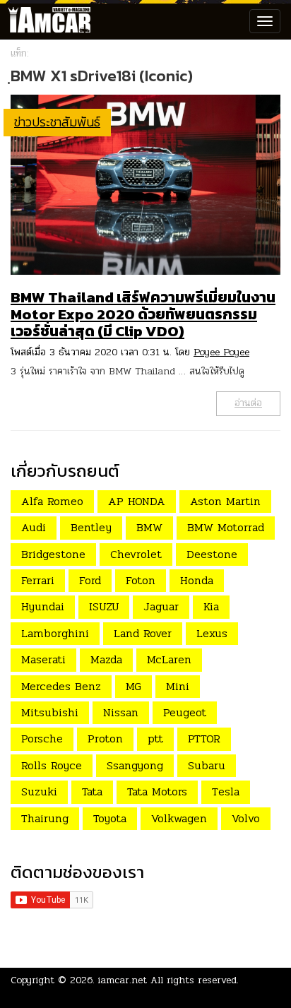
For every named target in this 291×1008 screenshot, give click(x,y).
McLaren (169, 659)
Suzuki (39, 791)
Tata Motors (157, 791)
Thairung (45, 818)
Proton (105, 738)
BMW (149, 527)
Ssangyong (135, 765)
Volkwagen (179, 818)
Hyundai (42, 606)
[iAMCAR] (46, 21)
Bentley (91, 527)
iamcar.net (122, 980)
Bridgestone (53, 554)
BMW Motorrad (225, 527)
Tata (92, 791)
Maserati (43, 659)
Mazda (106, 659)
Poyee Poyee (221, 352)
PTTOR (204, 738)
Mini (177, 686)
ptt (155, 738)
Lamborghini (55, 633)
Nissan (120, 712)
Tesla (225, 791)
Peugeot (184, 712)
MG (133, 686)
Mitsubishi (49, 712)
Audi (33, 527)
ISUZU (104, 606)
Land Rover (143, 633)
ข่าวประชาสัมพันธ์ (57, 121)
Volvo (246, 818)
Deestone (211, 554)
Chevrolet (136, 554)
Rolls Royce (51, 765)
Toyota (109, 818)
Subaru (206, 765)
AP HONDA (136, 501)
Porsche (42, 738)
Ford (90, 580)
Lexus (211, 633)
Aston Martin (225, 501)
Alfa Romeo (52, 501)
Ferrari (37, 580)
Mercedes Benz (61, 686)
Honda (196, 580)
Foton (140, 580)
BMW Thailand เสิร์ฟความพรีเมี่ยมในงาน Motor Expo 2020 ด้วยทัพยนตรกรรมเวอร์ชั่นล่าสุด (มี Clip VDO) (143, 314)
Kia (211, 606)
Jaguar (161, 606)
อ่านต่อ (248, 403)
